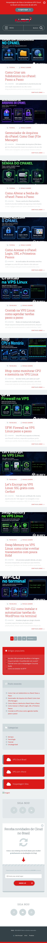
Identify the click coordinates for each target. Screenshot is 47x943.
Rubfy (12, 930)
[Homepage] (23, 19)
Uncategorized (13, 744)
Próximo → (31, 638)
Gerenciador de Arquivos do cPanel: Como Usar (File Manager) (23, 136)
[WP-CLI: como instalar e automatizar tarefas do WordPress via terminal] (23, 588)
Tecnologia (13, 305)
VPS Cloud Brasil (19, 760)
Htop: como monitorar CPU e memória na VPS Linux (23, 372)
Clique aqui (23, 10)
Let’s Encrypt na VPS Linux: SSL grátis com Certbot (19, 488)
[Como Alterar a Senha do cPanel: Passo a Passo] (23, 172)
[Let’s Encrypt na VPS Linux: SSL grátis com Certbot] (23, 464)
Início (25, 935)
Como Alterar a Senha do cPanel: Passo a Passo (21, 195)
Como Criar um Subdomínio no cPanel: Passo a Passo (20, 76)
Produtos (31, 935)
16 (24, 638)
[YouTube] (22, 912)
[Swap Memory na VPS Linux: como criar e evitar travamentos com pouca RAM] (23, 524)
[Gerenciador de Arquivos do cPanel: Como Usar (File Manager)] (23, 112)
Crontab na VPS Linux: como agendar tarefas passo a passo (20, 313)
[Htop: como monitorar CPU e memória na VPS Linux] (23, 350)
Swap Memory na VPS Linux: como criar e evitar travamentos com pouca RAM (22, 550)
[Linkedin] (31, 810)
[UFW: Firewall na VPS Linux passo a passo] (23, 407)
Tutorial (12, 67)
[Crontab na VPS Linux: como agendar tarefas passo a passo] (23, 290)
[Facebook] (13, 810)
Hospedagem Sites (21, 784)
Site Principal (18, 935)
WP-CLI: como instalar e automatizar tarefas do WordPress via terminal (21, 612)
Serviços (11, 737)
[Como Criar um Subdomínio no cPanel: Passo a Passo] (23, 52)
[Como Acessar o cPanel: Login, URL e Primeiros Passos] (23, 229)
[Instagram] (22, 810)
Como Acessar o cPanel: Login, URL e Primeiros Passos (21, 253)
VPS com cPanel (19, 772)
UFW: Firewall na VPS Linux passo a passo (20, 429)
